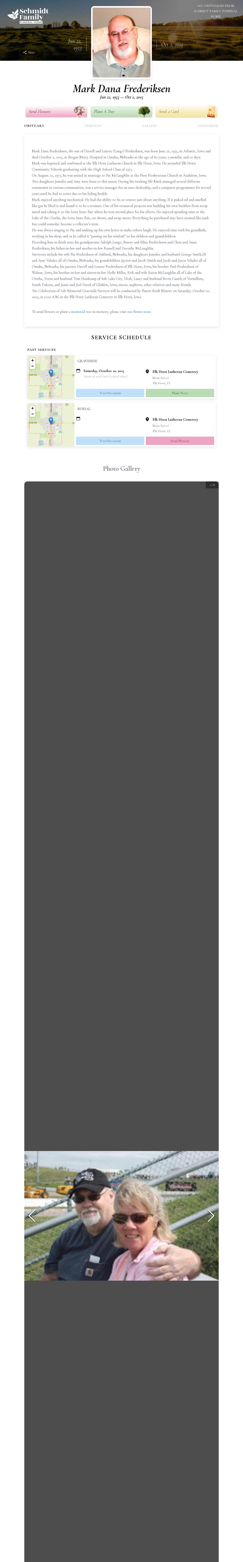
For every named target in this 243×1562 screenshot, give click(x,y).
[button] (51, 373)
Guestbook (208, 126)
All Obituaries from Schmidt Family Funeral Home (215, 11)
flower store (142, 311)
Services (93, 126)
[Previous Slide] (31, 1216)
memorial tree (81, 311)
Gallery (150, 126)
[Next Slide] (211, 1216)
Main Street (161, 378)
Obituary (34, 126)
